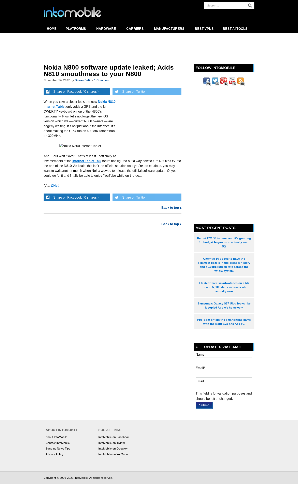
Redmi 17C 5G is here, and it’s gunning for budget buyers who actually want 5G (224, 242)
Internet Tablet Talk (86, 161)
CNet (55, 185)
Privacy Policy (54, 454)
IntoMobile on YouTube (113, 454)
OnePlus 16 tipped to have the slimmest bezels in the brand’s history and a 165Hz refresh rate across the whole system (224, 264)
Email (200, 368)
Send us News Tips (58, 448)
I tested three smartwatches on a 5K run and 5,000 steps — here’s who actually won (224, 287)
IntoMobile (80, 12)
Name (200, 354)
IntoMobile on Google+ (113, 448)
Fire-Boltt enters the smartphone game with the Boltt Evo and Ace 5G (224, 321)
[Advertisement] (149, 49)
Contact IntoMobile (58, 442)
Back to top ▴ (171, 207)
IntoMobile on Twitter (111, 442)
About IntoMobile (56, 437)
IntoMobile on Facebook (113, 437)
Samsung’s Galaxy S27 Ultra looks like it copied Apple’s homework (224, 305)
